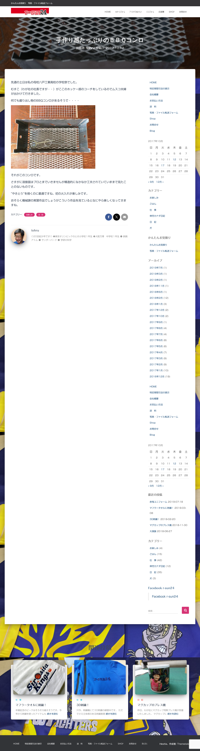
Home (108, 12)
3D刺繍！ (155, 519)
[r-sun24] (30, 12)
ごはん (153, 204)
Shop (172, 12)
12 (174, 159)
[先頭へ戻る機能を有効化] (194, 745)
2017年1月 (156, 370)
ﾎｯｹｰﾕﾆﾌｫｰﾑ (120, 12)
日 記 (40, 214)
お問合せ (183, 12)
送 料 (153, 107)
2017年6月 (156, 340)
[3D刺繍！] (100, 677)
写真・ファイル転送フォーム (40, 3)
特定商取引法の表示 (159, 89)
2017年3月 (156, 358)
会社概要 (154, 94)
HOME (153, 82)
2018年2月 (156, 298)
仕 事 (153, 210)
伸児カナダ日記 (157, 216)
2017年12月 (157, 310)
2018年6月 (156, 292)
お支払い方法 (156, 101)
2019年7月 (156, 268)
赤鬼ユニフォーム (158, 502)
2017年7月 (156, 334)
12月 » (159, 182)
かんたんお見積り (18, 3)
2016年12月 (157, 377)
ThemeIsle (183, 744)
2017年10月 (157, 316)
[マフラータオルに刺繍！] (39, 677)
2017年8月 (156, 328)
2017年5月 (156, 346)
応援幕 (161, 12)
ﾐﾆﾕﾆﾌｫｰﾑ (150, 12)
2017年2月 (156, 364)
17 (162, 165)
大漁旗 (153, 531)
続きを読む (52, 714)
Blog (152, 131)
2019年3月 (156, 274)
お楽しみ (29, 214)
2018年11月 (157, 286)
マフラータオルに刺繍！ (162, 508)
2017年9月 (156, 322)
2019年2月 (156, 280)
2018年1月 (156, 304)
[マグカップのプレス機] (161, 677)
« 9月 (151, 182)
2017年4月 (156, 352)
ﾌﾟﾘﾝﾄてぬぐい (136, 12)
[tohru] (19, 236)
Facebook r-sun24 (161, 588)
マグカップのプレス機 (161, 525)
